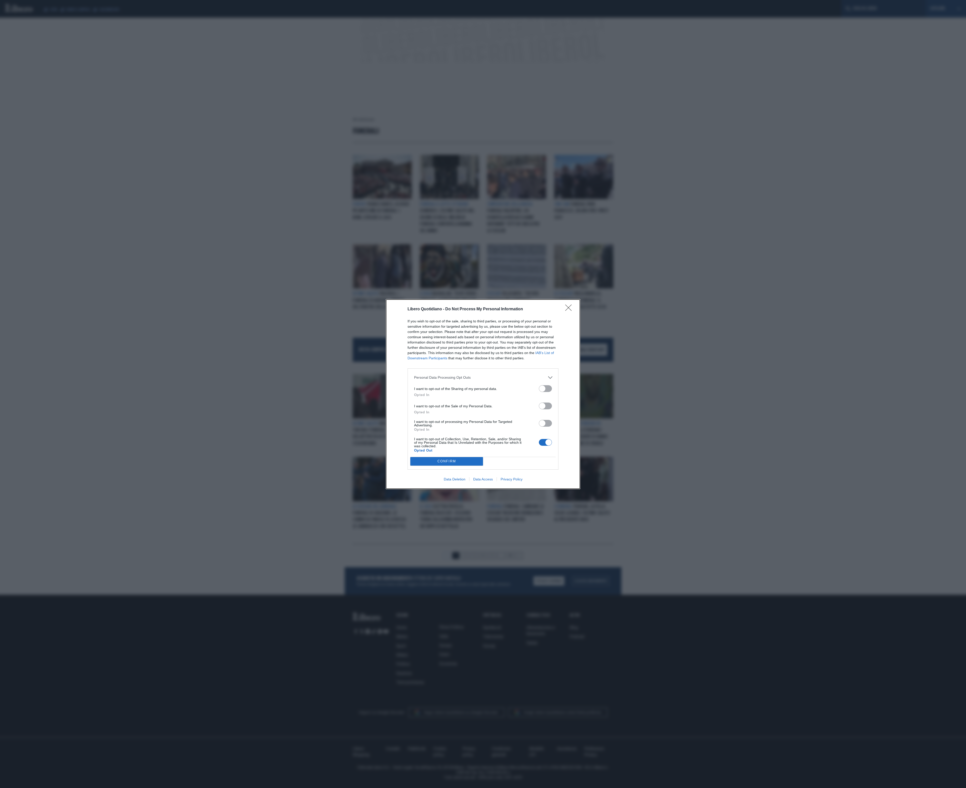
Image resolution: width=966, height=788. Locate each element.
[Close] (570, 309)
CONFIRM (446, 461)
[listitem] (483, 377)
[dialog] (483, 394)
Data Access (483, 479)
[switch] (545, 388)
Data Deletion (454, 479)
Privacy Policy (511, 479)
